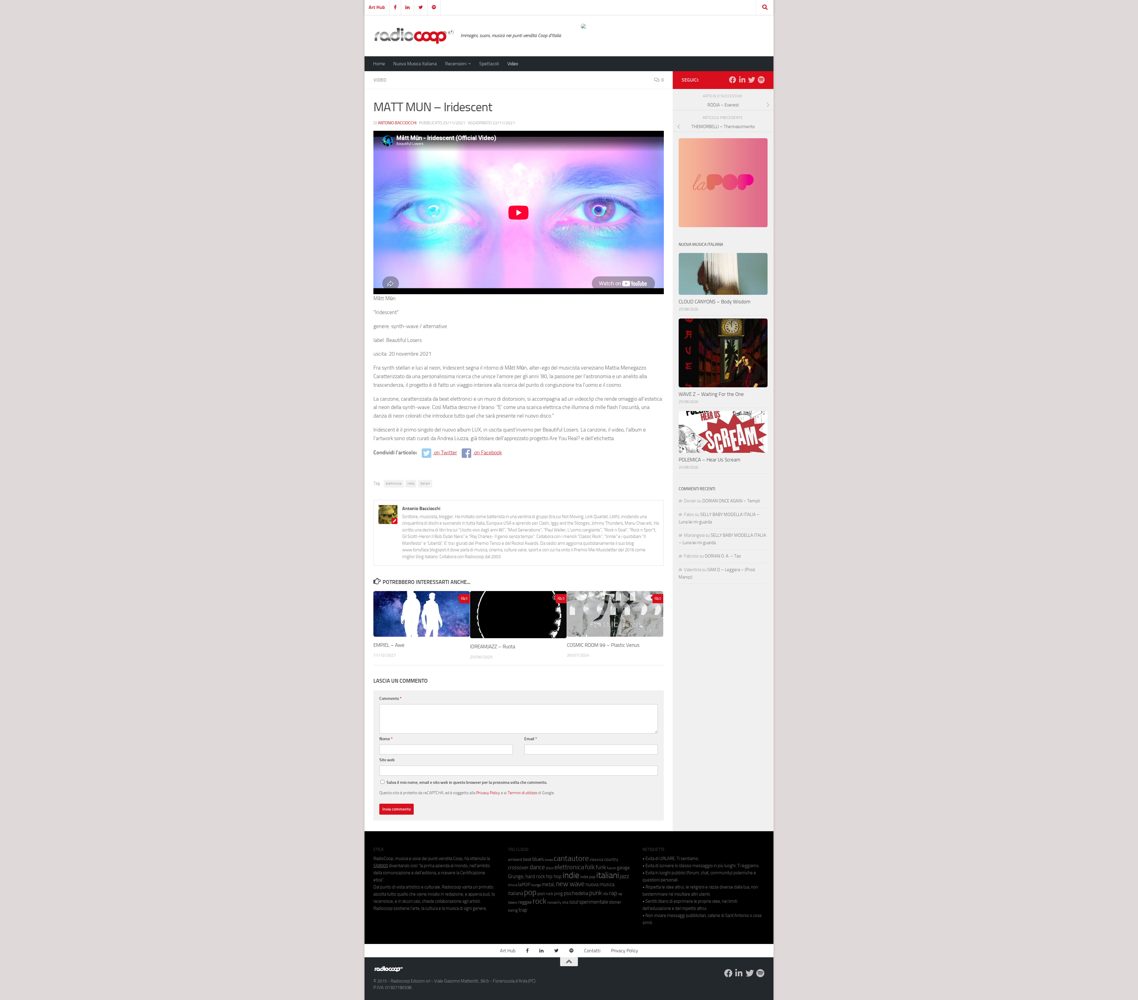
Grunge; (516, 876)
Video (512, 63)
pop (530, 892)
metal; (548, 884)
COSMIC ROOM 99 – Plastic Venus (603, 645)
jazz (624, 876)
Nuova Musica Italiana (415, 63)
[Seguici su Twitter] (751, 79)
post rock (545, 893)
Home (379, 63)
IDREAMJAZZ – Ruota (492, 646)
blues (538, 859)
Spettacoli (489, 63)
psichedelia (576, 893)
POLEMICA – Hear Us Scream (709, 460)
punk (595, 893)
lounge (536, 885)
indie (410, 483)
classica (596, 859)
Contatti (592, 950)
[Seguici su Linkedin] (742, 79)
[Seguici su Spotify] (761, 79)
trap (523, 910)
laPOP (524, 884)
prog (558, 893)
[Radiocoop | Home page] (414, 35)
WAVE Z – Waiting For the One (711, 394)
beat (527, 859)
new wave (570, 884)
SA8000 (380, 865)
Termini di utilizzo (522, 792)
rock (539, 901)
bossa (549, 860)
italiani (425, 483)
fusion (611, 868)
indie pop (587, 876)
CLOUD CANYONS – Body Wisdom (714, 302)
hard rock (535, 876)
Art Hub (377, 7)
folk (590, 867)
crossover (518, 867)
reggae (525, 902)
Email (530, 738)
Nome (386, 738)
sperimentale (593, 902)
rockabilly (554, 902)
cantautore (571, 858)
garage (623, 867)
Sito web (387, 759)
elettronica (394, 483)
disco (550, 868)
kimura (512, 885)
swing (513, 910)
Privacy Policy (488, 792)
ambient (515, 859)
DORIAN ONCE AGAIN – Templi (731, 501)
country (611, 859)
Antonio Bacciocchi (397, 122)
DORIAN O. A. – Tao (723, 556)
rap (613, 893)
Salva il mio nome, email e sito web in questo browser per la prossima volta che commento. (466, 782)
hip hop (554, 876)
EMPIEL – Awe (389, 645)
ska (565, 902)
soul (573, 902)
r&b (605, 893)
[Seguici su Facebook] (732, 79)
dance (537, 867)
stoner (615, 902)
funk (601, 867)
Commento (390, 698)
